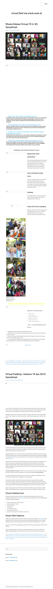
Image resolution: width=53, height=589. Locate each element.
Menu (46, 4)
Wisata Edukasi (12, 360)
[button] (26, 116)
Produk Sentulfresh (35, 534)
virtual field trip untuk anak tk (33, 362)
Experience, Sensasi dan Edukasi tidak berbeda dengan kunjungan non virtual (25, 132)
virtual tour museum (28, 537)
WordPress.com (29, 586)
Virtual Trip (22, 497)
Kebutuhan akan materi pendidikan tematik (22, 116)
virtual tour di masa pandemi (11, 364)
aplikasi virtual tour (28, 360)
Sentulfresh (20, 380)
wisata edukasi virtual (34, 364)
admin (18, 30)
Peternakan (29, 534)
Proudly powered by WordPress (12, 586)
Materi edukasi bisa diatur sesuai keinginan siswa (24, 125)
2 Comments (11, 538)
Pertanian (25, 534)
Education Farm (12, 534)
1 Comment (41, 364)
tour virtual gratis (42, 360)
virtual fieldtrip (42, 362)
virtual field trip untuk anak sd (21, 362)
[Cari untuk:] (26, 549)
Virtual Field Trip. (9, 458)
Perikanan (21, 534)
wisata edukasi (26, 364)
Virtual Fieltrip (41, 518)
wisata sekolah (18, 360)
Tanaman (41, 534)
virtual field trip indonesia (11, 362)
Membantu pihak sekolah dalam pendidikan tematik (25, 140)
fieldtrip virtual (35, 360)
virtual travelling (20, 364)
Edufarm (17, 534)
